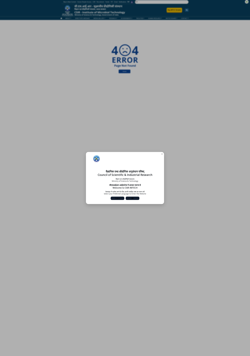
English (117, 198)
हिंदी (132, 198)
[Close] (162, 154)
